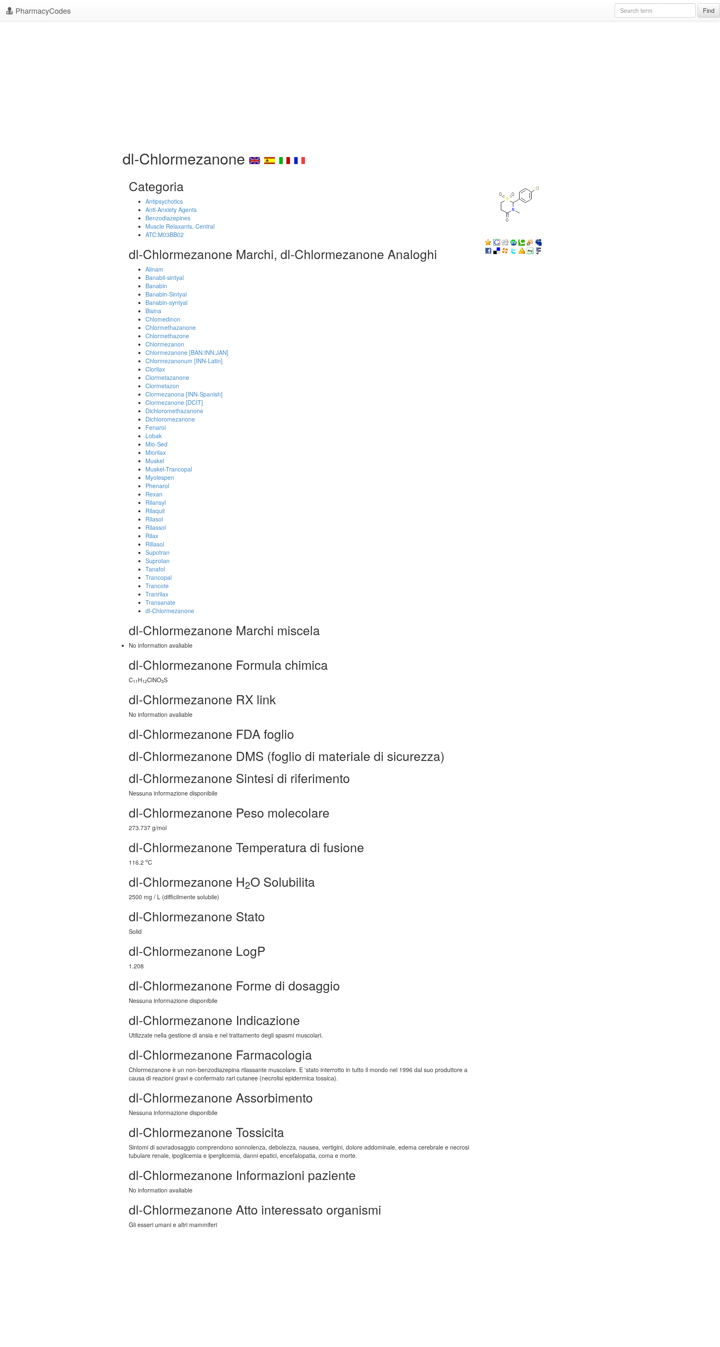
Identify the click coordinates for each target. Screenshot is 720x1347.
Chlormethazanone (170, 327)
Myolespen (159, 477)
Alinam (154, 269)
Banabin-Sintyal (166, 294)
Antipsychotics (164, 201)
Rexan (153, 494)
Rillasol (154, 544)
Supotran (157, 552)
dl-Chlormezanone (169, 610)
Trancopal (158, 577)
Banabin (156, 286)
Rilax (151, 535)
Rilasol (154, 519)
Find (709, 10)
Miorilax (155, 452)
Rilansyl (155, 502)
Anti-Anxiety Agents (171, 209)
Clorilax (155, 369)
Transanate (160, 602)
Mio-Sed (156, 444)
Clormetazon (162, 386)
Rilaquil (155, 510)
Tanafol (155, 569)
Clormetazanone (167, 377)
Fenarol (155, 427)
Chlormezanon (164, 344)
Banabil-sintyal (164, 277)
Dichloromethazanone (174, 411)
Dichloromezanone (170, 419)
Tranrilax (156, 594)
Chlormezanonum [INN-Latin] (183, 361)
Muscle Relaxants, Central (180, 226)
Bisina (153, 311)
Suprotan (157, 560)
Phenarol (157, 485)
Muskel (154, 460)
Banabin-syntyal (166, 302)
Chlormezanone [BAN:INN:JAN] (186, 352)
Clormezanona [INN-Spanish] (183, 394)
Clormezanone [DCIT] (174, 402)
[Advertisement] (360, 83)
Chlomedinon (162, 319)
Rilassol (155, 527)
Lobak (153, 436)
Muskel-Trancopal (168, 469)
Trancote (157, 585)
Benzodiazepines (167, 218)
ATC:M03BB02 (164, 234)
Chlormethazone (167, 336)
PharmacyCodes (42, 10)
